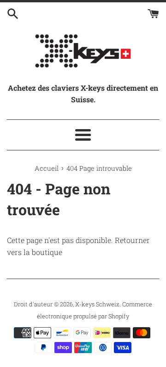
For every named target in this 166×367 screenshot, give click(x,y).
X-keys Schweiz (97, 304)
